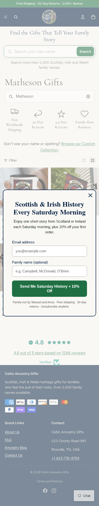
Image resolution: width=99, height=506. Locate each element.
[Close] (90, 195)
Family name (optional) (30, 262)
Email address (23, 242)
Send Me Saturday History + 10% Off (49, 288)
